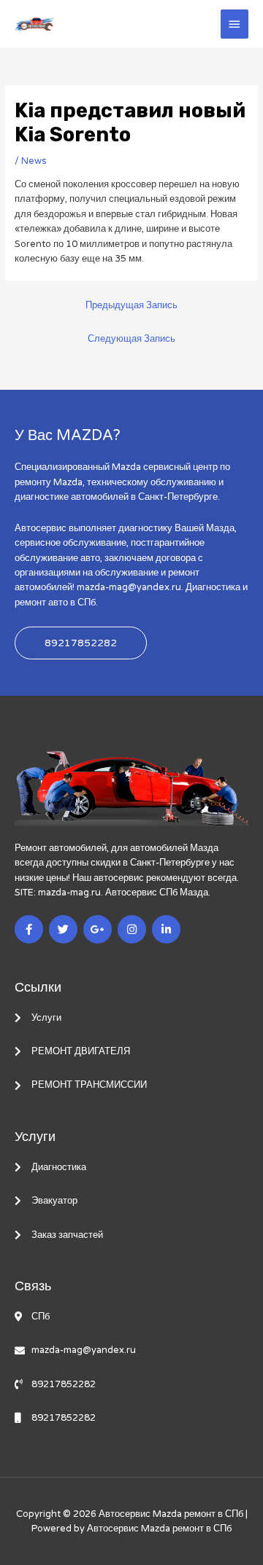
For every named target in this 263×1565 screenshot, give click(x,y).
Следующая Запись (131, 339)
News (34, 161)
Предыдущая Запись (131, 305)
